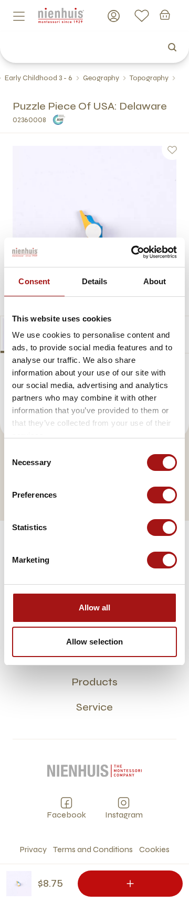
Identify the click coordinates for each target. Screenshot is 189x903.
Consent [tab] (34, 281)
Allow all (95, 607)
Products (94, 682)
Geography (101, 77)
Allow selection (94, 641)
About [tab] (154, 281)
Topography (149, 77)
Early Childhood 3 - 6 (38, 77)
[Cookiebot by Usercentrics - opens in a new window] (133, 252)
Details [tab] (95, 281)
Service (94, 707)
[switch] (162, 495)
